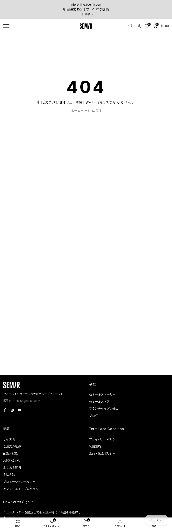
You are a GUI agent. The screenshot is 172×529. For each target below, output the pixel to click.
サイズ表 (9, 439)
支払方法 (9, 474)
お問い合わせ (12, 460)
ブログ (93, 415)
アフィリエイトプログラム (20, 488)
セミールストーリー (102, 394)
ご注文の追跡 (12, 446)
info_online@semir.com (86, 4)
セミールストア (99, 401)
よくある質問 (12, 467)
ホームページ (81, 110)
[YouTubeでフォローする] (19, 410)
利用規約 (95, 446)
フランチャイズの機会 (104, 408)
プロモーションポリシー (19, 481)
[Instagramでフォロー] (12, 410)
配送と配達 (10, 453)
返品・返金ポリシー (102, 453)
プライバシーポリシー (104, 439)
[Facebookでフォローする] (5, 410)
